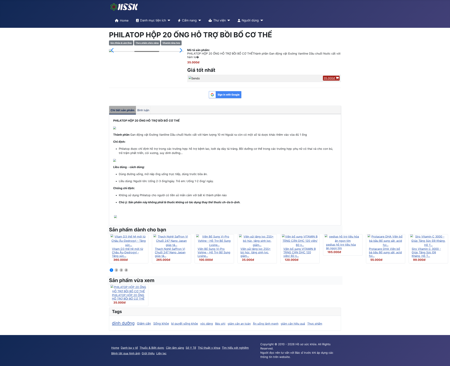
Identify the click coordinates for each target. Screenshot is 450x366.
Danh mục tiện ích (153, 20)
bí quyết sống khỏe (184, 323)
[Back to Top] (444, 359)
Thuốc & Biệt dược (152, 347)
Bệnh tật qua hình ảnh (125, 353)
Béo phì (220, 323)
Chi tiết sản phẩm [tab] (122, 110)
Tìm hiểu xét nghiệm (235, 347)
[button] (113, 50)
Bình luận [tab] (143, 110)
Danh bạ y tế (129, 347)
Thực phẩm (314, 323)
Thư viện (219, 20)
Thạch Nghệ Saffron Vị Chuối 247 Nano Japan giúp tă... (170, 252)
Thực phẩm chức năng (147, 43)
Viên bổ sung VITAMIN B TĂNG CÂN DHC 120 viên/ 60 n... (299, 252)
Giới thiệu (148, 353)
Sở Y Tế (191, 347)
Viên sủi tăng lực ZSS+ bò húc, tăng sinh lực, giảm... (255, 252)
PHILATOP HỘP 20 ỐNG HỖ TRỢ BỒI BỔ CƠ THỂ (128, 296)
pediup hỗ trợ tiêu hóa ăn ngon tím (341, 246)
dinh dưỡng (123, 323)
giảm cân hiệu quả (293, 323)
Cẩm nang (189, 20)
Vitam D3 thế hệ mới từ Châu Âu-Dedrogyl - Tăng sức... (127, 252)
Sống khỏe (161, 323)
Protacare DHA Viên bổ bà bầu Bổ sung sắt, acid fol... (385, 252)
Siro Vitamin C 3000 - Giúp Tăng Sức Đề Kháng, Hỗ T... (426, 252)
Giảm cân (144, 323)
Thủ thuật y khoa (209, 347)
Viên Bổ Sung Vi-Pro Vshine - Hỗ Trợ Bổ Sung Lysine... (214, 252)
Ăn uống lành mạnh (265, 323)
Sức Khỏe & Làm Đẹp (121, 43)
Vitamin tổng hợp (171, 43)
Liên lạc (161, 353)
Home (124, 20)
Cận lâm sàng (175, 347)
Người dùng (250, 20)
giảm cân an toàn (239, 323)
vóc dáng (206, 323)
